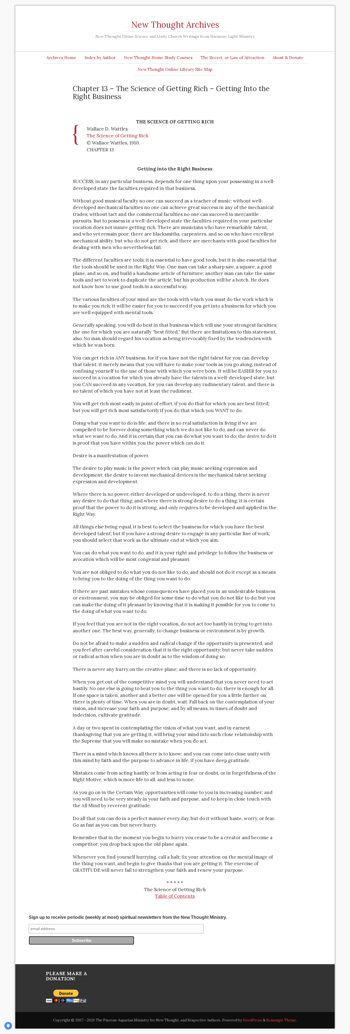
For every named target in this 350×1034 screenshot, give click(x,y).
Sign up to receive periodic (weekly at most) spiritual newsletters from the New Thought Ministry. (128, 917)
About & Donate (288, 57)
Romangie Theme (281, 1020)
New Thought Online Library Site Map (175, 69)
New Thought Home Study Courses (158, 57)
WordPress (252, 1020)
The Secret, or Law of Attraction (232, 57)
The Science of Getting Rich (117, 136)
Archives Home (61, 57)
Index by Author (100, 57)
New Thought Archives (175, 24)
